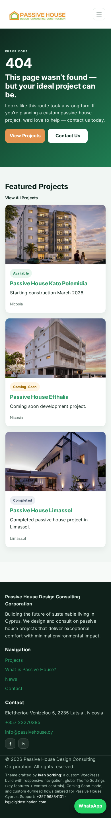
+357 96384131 (50, 796)
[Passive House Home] (39, 14)
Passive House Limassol (41, 510)
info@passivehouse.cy (29, 732)
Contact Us (68, 135)
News (11, 679)
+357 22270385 (22, 722)
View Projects (25, 135)
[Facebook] (10, 743)
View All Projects (21, 197)
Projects (14, 660)
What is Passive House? (30, 669)
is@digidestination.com (25, 802)
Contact (13, 688)
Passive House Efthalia (39, 397)
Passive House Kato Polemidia (48, 283)
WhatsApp (90, 806)
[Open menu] (99, 14)
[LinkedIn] (23, 743)
